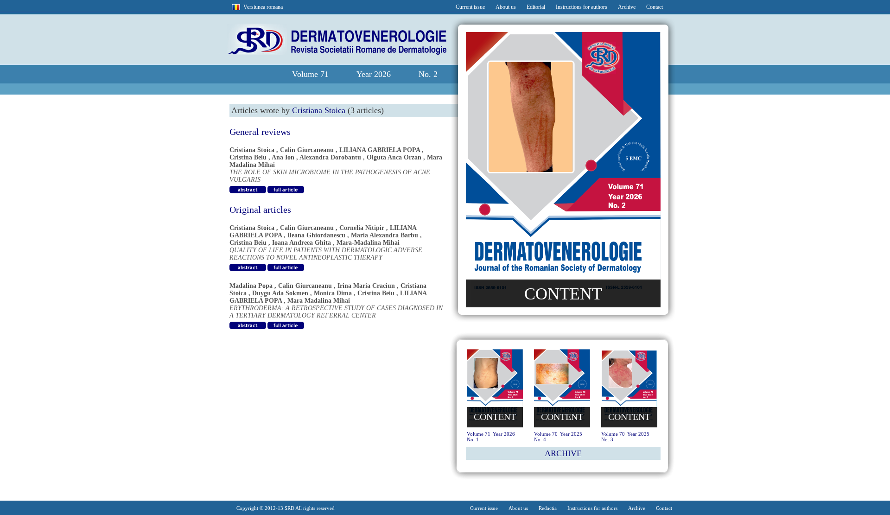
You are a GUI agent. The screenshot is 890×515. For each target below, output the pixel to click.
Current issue (470, 7)
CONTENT (563, 294)
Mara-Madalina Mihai (368, 242)
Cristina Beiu (248, 157)
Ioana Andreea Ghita (301, 242)
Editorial (536, 7)
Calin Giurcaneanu (307, 149)
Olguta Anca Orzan (394, 157)
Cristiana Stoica (251, 149)
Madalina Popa (251, 285)
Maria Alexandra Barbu (384, 235)
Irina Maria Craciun (366, 285)
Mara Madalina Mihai (318, 300)
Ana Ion (283, 157)
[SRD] (336, 52)
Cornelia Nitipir (361, 227)
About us (506, 7)
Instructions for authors (581, 7)
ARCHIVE (563, 453)
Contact (654, 7)
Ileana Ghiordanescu (316, 235)
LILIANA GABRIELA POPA (379, 149)
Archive (627, 7)
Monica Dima (333, 293)
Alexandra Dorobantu (330, 157)
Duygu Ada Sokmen (280, 293)
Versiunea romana (263, 7)
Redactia (548, 508)
